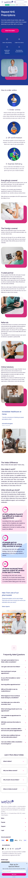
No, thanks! (14, 876)
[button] (2, 2)
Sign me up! (14, 874)
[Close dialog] (27, 863)
